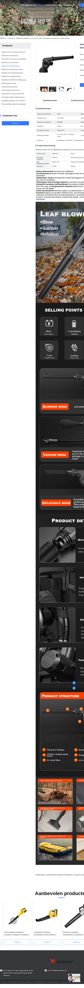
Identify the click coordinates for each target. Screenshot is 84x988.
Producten (40, 5)
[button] (13, 920)
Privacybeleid (12, 982)
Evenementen (50, 5)
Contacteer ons (69, 5)
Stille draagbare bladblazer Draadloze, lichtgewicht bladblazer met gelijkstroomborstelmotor (16, 933)
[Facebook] (74, 683)
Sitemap (4, 982)
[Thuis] (6, 5)
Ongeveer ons (30, 5)
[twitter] (74, 688)
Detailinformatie (50, 100)
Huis (22, 5)
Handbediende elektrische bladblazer (59, 875)
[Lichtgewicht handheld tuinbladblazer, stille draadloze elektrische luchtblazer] (47, 915)
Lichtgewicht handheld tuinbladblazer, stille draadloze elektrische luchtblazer (45, 933)
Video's (60, 5)
